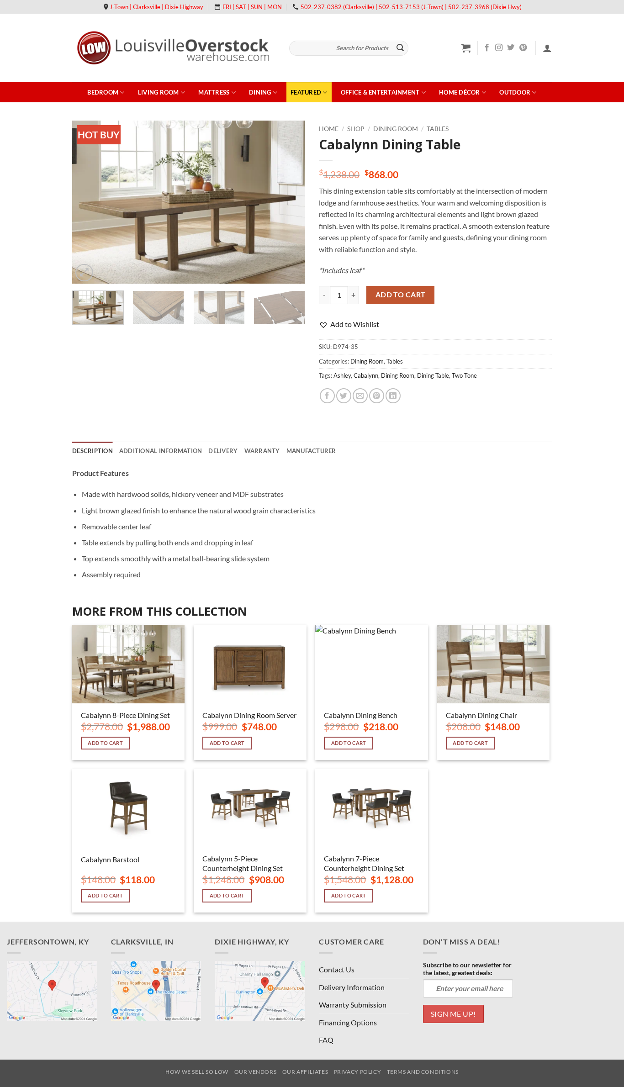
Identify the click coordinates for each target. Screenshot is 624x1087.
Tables (438, 128)
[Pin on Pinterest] (376, 395)
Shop (356, 128)
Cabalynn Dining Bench (360, 715)
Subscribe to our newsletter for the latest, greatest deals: (467, 968)
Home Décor (459, 92)
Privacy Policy (357, 1071)
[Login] (547, 48)
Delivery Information (352, 987)
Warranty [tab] (262, 450)
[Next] (289, 202)
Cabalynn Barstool (110, 859)
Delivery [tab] (223, 450)
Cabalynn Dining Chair (481, 715)
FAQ (326, 1039)
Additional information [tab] (160, 450)
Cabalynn (366, 375)
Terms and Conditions (423, 1071)
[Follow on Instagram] (498, 48)
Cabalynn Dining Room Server (249, 715)
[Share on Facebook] (327, 395)
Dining (260, 92)
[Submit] (400, 48)
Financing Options (348, 1022)
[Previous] (88, 202)
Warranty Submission (352, 1004)
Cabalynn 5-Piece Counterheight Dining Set (242, 863)
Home (328, 128)
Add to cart (400, 294)
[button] (466, 48)
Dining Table (433, 375)
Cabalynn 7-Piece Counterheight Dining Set (364, 863)
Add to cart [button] (105, 743)
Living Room (158, 92)
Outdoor (514, 92)
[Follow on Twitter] (510, 48)
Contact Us (336, 969)
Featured (306, 92)
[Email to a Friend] (360, 395)
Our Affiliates (305, 1071)
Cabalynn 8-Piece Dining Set (125, 715)
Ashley (342, 375)
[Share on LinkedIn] (393, 395)
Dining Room (395, 128)
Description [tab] (92, 450)
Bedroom (102, 92)
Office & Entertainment (380, 92)
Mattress (213, 92)
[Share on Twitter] (343, 395)
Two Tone (464, 375)
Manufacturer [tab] (311, 450)
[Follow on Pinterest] (523, 48)
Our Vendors (255, 1071)
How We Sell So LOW (196, 1071)
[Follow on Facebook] (487, 48)
